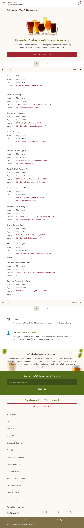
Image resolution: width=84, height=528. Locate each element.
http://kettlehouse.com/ (25, 163)
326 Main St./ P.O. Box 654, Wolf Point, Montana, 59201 (36, 272)
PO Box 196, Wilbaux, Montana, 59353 (30, 85)
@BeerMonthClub (15, 512)
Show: (74, 69)
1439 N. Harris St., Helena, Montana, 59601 (31, 142)
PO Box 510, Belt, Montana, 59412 (28, 123)
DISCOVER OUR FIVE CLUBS (42, 55)
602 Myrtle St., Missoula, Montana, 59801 (31, 160)
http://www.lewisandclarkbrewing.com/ (31, 182)
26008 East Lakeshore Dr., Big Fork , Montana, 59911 (35, 216)
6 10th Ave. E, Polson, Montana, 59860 (30, 235)
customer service (43, 323)
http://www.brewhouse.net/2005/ (29, 201)
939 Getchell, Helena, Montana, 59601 (30, 198)
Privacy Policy (24, 520)
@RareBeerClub (14, 513)
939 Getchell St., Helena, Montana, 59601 (31, 179)
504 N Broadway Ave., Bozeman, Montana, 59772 (34, 104)
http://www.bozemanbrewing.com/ (29, 107)
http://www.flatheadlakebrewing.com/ (30, 219)
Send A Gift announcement (42, 406)
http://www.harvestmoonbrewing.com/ (31, 126)
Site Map (59, 520)
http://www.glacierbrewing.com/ (28, 238)
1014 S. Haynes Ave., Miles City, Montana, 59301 (33, 254)
